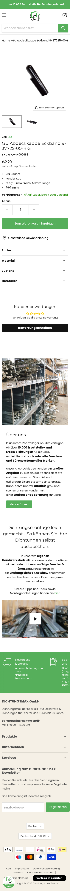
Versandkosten (28, 166)
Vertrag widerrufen (49, 878)
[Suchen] (63, 28)
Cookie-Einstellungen (40, 872)
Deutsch (33, 826)
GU (10, 137)
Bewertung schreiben (35, 328)
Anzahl (6, 201)
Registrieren (58, 807)
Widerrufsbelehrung (16, 878)
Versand (18, 872)
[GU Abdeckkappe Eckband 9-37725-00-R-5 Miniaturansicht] (11, 122)
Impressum (22, 868)
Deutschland (33, 836)
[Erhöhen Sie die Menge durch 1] (34, 209)
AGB (8, 868)
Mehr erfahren (19, 504)
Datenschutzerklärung (46, 868)
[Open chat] (9, 882)
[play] (35, 618)
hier (57, 593)
